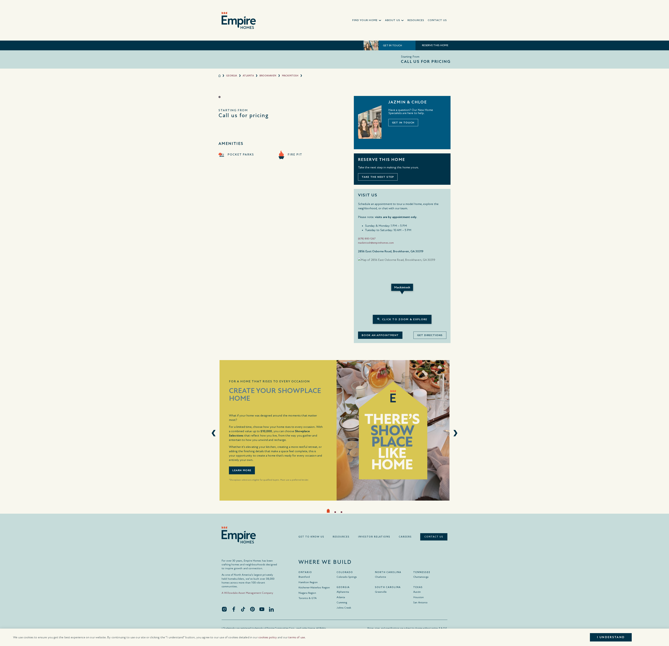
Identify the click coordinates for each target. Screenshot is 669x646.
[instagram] (224, 609)
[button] (367, 20)
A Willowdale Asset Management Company (247, 592)
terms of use (296, 637)
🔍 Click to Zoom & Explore (402, 319)
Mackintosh (290, 75)
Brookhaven (267, 75)
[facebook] (233, 609)
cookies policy (267, 637)
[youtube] (261, 609)
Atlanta (248, 75)
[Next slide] (455, 433)
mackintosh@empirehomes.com (376, 242)
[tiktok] (243, 609)
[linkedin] (271, 609)
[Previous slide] (213, 433)
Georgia (231, 75)
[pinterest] (252, 609)
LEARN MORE (241, 470)
